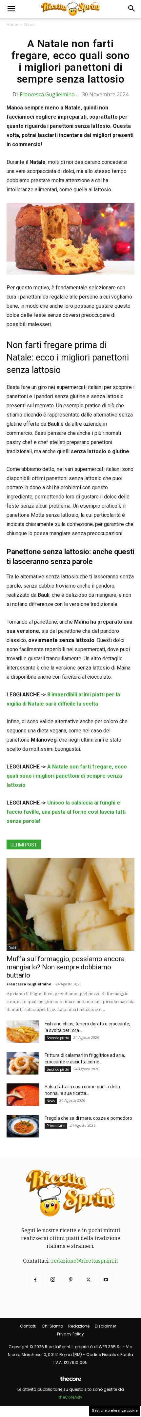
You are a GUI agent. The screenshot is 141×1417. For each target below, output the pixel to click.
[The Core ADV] (70, 1381)
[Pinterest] (70, 1280)
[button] (11, 9)
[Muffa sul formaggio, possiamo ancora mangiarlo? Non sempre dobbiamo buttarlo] (70, 904)
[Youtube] (105, 1280)
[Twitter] (88, 1280)
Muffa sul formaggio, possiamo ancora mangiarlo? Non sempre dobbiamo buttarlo (66, 967)
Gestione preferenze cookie (114, 1410)
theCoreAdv (70, 1397)
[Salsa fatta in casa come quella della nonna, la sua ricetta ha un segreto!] (23, 1094)
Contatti (28, 1326)
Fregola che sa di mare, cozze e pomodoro (88, 1118)
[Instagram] (52, 1280)
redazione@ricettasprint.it (84, 1261)
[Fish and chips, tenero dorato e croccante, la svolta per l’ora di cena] (23, 1031)
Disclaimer (105, 1326)
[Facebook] (35, 1280)
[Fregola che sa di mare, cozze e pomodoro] (23, 1126)
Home (12, 24)
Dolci (12, 947)
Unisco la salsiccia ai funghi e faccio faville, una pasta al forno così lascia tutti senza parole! (66, 812)
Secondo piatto (58, 1038)
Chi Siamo (52, 1326)
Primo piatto (56, 1125)
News (29, 24)
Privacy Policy (70, 1334)
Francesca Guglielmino (47, 94)
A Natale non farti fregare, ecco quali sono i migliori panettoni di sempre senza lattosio (67, 776)
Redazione (79, 1326)
